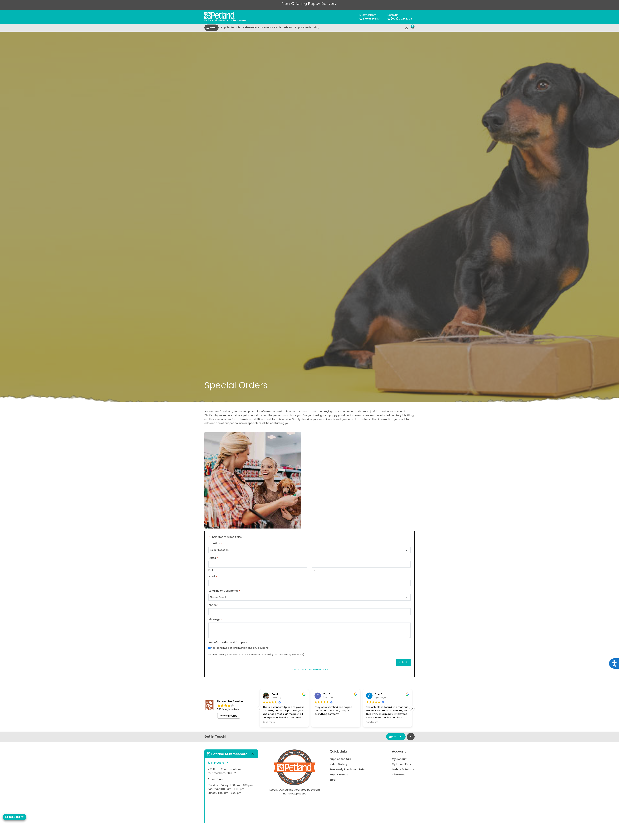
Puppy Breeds (303, 27)
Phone (213, 605)
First (210, 570)
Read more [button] (320, 722)
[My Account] (406, 28)
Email (212, 576)
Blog (316, 27)
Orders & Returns (403, 769)
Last (314, 570)
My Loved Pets (401, 764)
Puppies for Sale (230, 27)
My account (400, 759)
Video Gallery (251, 27)
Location (215, 543)
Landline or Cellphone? (224, 591)
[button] (412, 708)
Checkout (398, 774)
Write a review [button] (228, 715)
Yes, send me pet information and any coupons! (240, 647)
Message (215, 619)
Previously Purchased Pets (277, 27)
